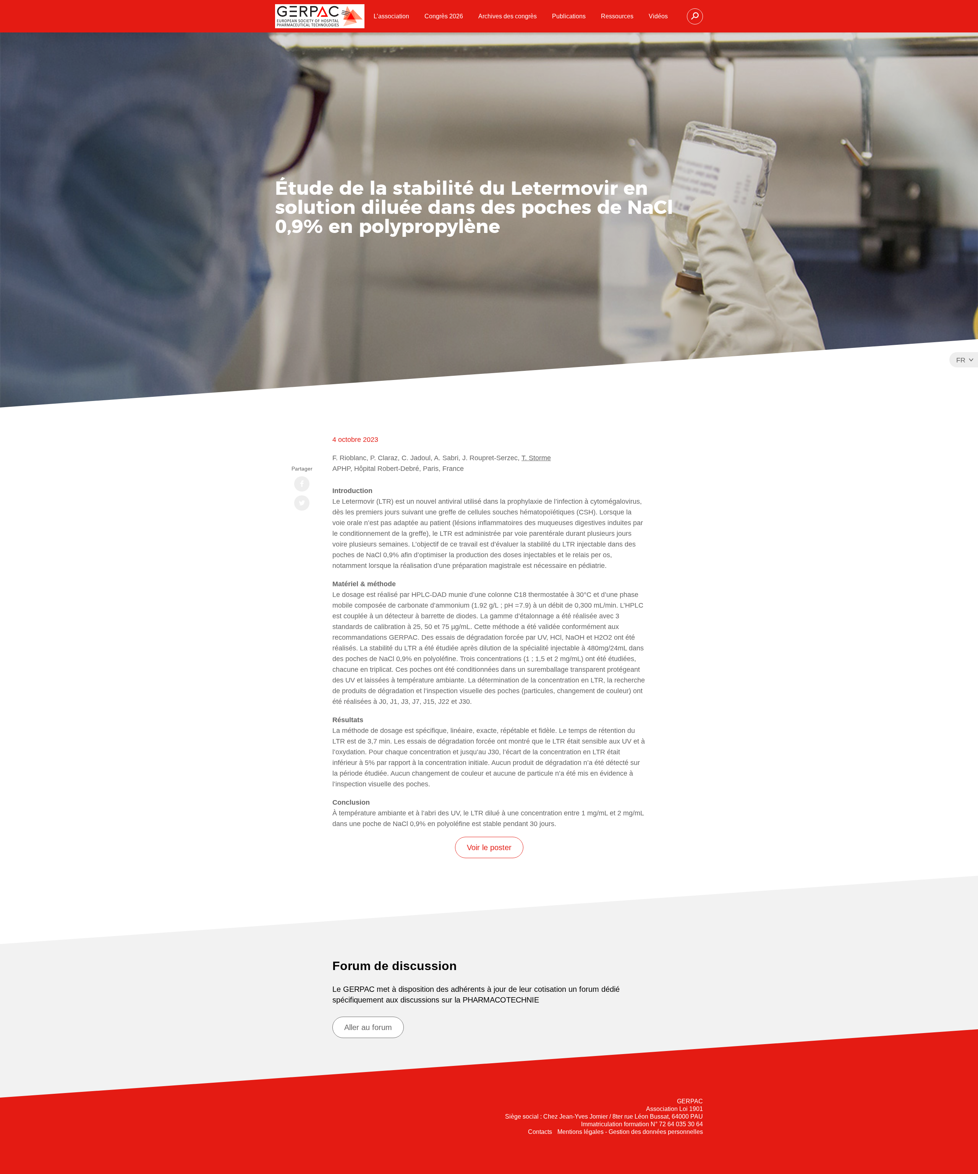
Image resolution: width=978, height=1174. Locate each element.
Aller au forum (368, 1027)
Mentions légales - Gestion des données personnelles (630, 1132)
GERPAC (319, 16)
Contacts (540, 1132)
